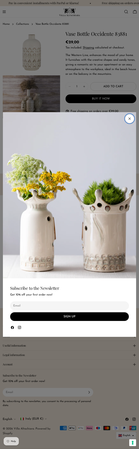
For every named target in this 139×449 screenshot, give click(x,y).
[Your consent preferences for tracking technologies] (132, 442)
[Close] (129, 118)
